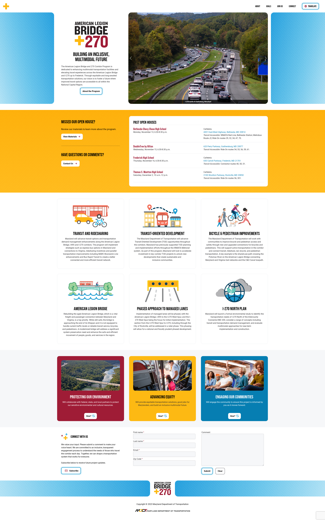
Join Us (280, 6)
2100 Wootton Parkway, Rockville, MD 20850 (224, 175)
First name (138, 432)
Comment (205, 432)
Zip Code (138, 459)
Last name (138, 441)
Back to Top (4, 515)
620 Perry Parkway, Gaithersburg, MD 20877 (223, 146)
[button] (266, 58)
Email (136, 450)
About (257, 6)
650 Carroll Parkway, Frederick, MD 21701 (222, 160)
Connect (292, 6)
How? (88, 416)
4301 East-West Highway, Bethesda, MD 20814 (224, 132)
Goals (268, 6)
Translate (312, 6)
